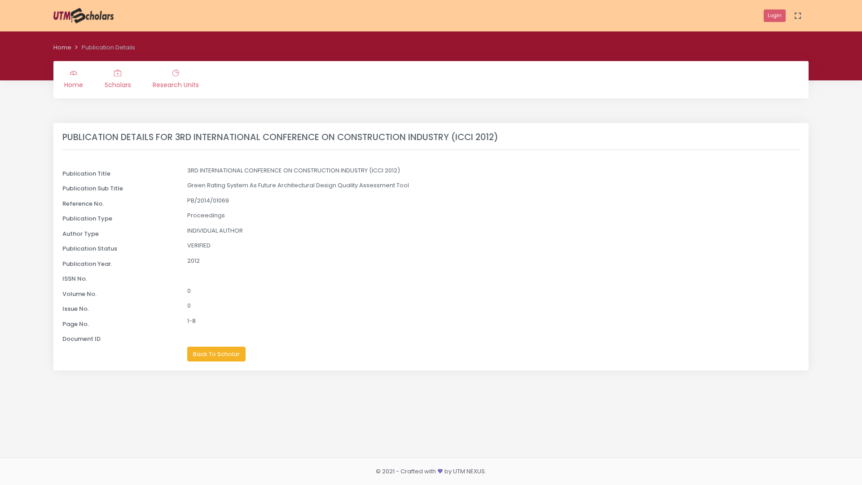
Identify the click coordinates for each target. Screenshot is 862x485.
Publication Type (87, 218)
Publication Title (86, 173)
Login (775, 15)
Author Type (80, 233)
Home (62, 47)
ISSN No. (74, 278)
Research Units (176, 84)
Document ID (81, 339)
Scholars (118, 84)
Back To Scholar (216, 354)
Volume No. (79, 294)
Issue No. (75, 308)
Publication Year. (87, 264)
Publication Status (89, 248)
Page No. (75, 324)
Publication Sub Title (92, 188)
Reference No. (83, 203)
